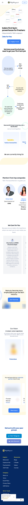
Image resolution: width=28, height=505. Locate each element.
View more (14, 410)
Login (24, 2)
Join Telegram (15, 436)
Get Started (14, 299)
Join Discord (15, 441)
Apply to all (15, 41)
